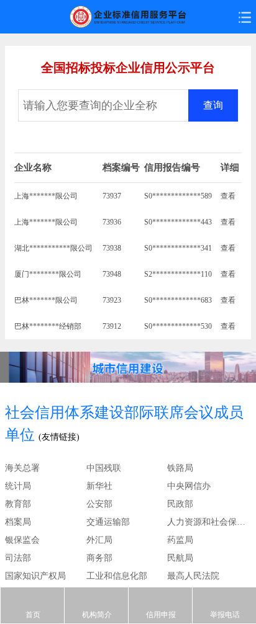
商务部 (99, 558)
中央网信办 (189, 486)
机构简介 (97, 614)
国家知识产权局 (35, 576)
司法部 (18, 558)
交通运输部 (108, 522)
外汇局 (99, 540)
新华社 (99, 486)
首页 (32, 614)
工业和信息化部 (116, 576)
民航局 (180, 558)
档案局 (18, 522)
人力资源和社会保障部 (208, 522)
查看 (228, 196)
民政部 (180, 504)
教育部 (18, 504)
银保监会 (22, 540)
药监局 (180, 540)
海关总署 (22, 468)
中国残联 (103, 468)
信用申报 (161, 614)
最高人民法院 (193, 576)
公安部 (99, 504)
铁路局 (180, 468)
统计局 (18, 486)
